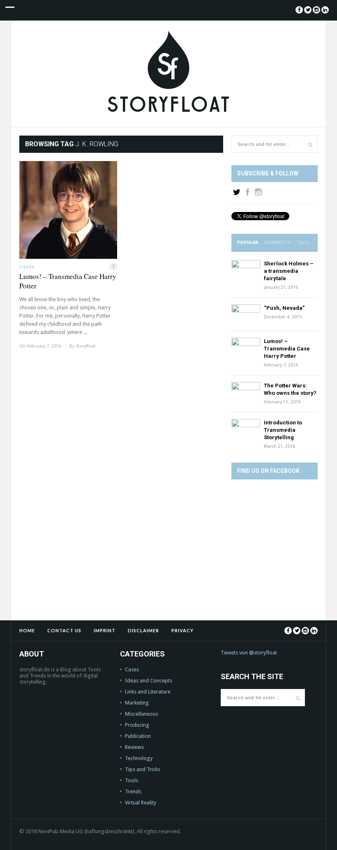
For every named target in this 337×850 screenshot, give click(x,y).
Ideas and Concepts (148, 680)
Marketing (137, 703)
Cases (27, 267)
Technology (138, 758)
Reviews (134, 747)
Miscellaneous (141, 714)
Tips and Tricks (142, 769)
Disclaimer (143, 630)
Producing (137, 725)
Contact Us (64, 630)
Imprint (104, 630)
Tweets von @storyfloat (249, 653)
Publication (138, 736)
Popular (247, 242)
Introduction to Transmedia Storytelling (283, 429)
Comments (277, 242)
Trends (133, 791)
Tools (131, 780)
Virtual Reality (140, 802)
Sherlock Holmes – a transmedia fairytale (289, 270)
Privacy (182, 630)
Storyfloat (86, 346)
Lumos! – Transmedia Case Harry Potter (67, 281)
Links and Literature (148, 692)
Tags (303, 242)
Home (27, 630)
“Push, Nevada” (284, 308)
